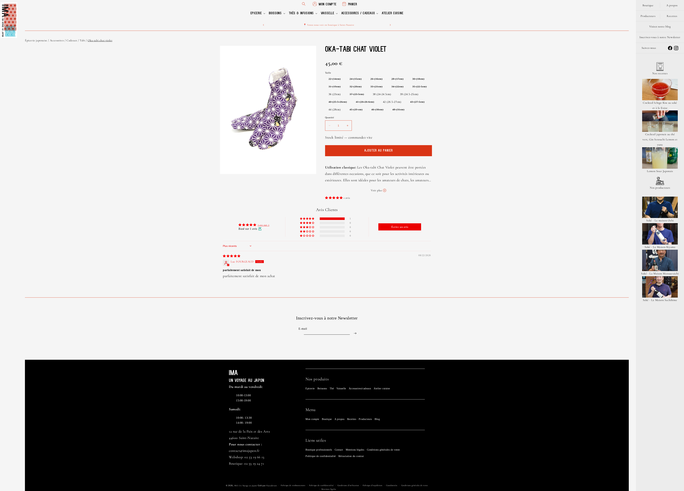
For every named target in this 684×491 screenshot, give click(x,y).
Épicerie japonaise (36, 40)
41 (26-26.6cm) (367, 102)
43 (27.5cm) (419, 102)
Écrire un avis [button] (399, 227)
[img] (231, 256)
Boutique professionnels (318, 449)
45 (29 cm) (358, 110)
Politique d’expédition (372, 485)
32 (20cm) (357, 87)
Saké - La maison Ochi (660, 220)
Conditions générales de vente (383, 449)
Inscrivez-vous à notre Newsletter (659, 37)
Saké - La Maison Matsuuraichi (660, 273)
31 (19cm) (336, 87)
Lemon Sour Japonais (660, 171)
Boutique (327, 419)
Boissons (322, 388)
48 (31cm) (400, 110)
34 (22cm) (399, 87)
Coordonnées (391, 485)
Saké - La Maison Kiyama (660, 247)
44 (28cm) (335, 109)
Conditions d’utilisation (348, 485)
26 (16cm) (378, 79)
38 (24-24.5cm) (382, 94)
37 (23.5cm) (359, 95)
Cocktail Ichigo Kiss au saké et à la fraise (660, 105)
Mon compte (312, 419)
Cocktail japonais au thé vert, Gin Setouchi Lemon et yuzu (659, 139)
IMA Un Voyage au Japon (245, 485)
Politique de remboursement (293, 485)
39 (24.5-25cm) (409, 94)
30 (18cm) (420, 79)
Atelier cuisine (382, 388)
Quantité (329, 117)
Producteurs (365, 419)
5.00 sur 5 (264, 225)
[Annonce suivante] (390, 25)
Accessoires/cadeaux (360, 388)
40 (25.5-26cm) (340, 102)
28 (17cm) (399, 79)
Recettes (351, 419)
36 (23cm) (335, 94)
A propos (339, 419)
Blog (377, 419)
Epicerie (310, 388)
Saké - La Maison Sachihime (660, 300)
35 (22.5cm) (421, 87)
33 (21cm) (378, 87)
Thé (332, 388)
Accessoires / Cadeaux (63, 40)
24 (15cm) (357, 79)
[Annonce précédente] (263, 25)
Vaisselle (341, 388)
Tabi (82, 40)
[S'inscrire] (355, 333)
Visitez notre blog (660, 26)
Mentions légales (355, 449)
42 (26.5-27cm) (392, 102)
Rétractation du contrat (351, 456)
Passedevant (271, 485)
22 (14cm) (336, 79)
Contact (339, 449)
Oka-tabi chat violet (100, 40)
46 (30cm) (379, 110)
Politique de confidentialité (320, 456)
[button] (257, 13)
